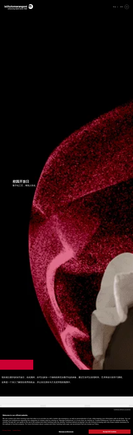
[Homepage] (18, 7)
